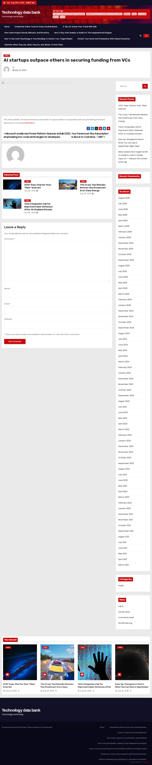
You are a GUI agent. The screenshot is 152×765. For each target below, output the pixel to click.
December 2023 (125, 378)
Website (8, 319)
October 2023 (124, 390)
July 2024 (122, 339)
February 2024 (125, 367)
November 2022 (125, 452)
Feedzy (146, 762)
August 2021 (123, 536)
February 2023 (125, 435)
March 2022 (123, 497)
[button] (140, 35)
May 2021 (122, 553)
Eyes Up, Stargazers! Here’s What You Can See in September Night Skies (131, 142)
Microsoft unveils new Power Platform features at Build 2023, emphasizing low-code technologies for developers (37, 135)
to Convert (142, 14)
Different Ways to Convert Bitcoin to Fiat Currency (104, 14)
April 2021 (122, 559)
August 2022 (124, 469)
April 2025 (123, 288)
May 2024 (122, 350)
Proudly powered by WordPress (14, 727)
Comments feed (126, 617)
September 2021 (125, 531)
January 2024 (124, 373)
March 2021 (123, 565)
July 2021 (122, 542)
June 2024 (123, 344)
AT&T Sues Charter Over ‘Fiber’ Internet (37, 186)
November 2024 (125, 316)
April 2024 (123, 356)
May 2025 (122, 282)
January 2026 (124, 237)
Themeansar (47, 727)
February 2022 (125, 502)
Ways (134, 14)
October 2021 (124, 525)
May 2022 (122, 486)
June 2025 (123, 277)
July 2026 (122, 203)
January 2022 (124, 508)
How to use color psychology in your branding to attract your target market (38, 39)
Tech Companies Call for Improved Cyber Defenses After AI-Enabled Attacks (38, 207)
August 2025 (124, 265)
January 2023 (124, 440)
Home (7, 26)
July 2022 (122, 474)
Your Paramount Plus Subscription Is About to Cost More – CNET (89, 135)
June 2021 (122, 548)
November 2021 (125, 519)
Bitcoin (55, 17)
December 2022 (125, 446)
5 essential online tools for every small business (36, 26)
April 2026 (123, 220)
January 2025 (124, 305)
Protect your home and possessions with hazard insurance (104, 39)
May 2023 (122, 418)
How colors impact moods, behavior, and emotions (26, 33)
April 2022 (122, 491)
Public (7, 55)
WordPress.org (125, 623)
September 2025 (126, 260)
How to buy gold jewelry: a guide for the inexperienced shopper (83, 33)
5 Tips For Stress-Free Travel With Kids (80, 26)
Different (127, 14)
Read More (29, 123)
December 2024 (126, 310)
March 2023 (123, 429)
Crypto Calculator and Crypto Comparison (69, 14)
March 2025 (123, 294)
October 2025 (124, 254)
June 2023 (123, 412)
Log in (121, 606)
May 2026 (122, 214)
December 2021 (125, 514)
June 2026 (123, 209)
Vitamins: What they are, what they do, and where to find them (34, 45)
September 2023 (126, 395)
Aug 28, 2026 (30, 190)
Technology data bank (21, 12)
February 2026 (125, 231)
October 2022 (124, 457)
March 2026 (123, 226)
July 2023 (122, 406)
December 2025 (125, 243)
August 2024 (124, 333)
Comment (9, 239)
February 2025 (125, 299)
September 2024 (126, 327)
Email (7, 303)
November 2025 (125, 248)
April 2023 (122, 423)
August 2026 (124, 198)
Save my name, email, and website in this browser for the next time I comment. (43, 334)
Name (7, 288)
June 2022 (123, 480)
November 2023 (125, 384)
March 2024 (123, 361)
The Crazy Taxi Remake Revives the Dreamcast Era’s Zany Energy (93, 188)
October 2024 (124, 322)
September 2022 (126, 463)
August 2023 (124, 401)
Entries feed (123, 612)
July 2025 (122, 271)
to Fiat (62, 17)
